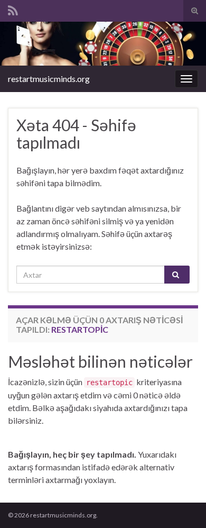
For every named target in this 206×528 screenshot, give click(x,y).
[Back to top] (182, 504)
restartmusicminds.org (49, 79)
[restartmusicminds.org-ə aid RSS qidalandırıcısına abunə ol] (13, 8)
